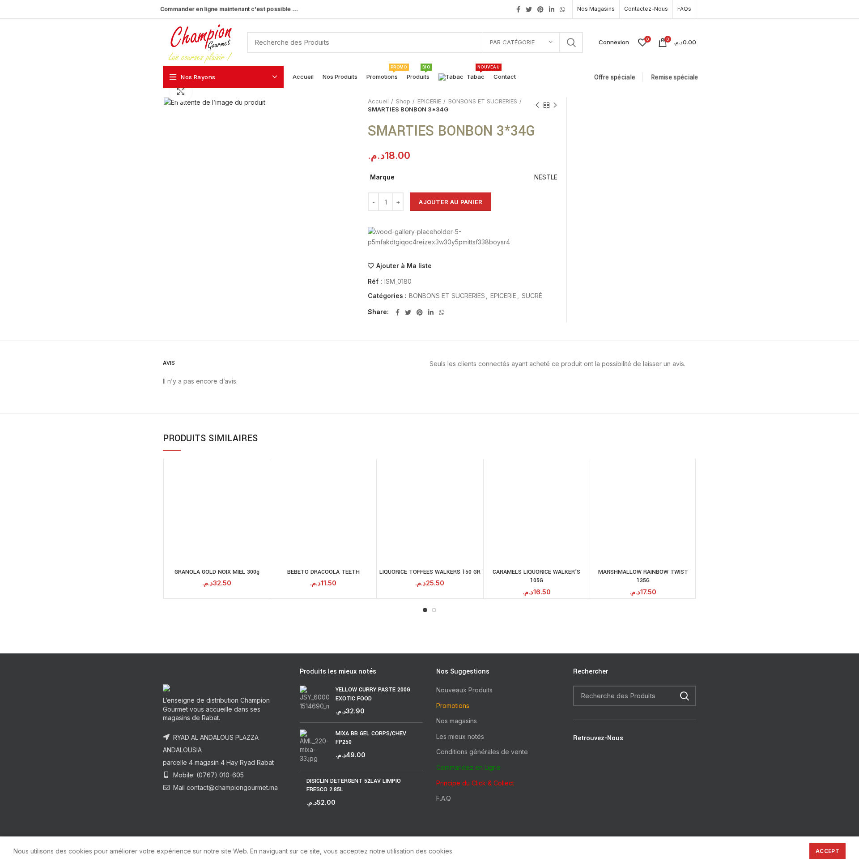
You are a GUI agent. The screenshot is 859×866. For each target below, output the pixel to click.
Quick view (261, 476)
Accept (827, 851)
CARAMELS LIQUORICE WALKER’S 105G (536, 576)
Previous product (537, 105)
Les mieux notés (460, 736)
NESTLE (545, 177)
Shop (403, 101)
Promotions (452, 705)
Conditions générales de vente (482, 751)
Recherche (571, 42)
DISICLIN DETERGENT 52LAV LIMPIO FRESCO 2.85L (353, 785)
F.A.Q (443, 798)
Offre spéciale (616, 77)
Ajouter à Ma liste (404, 266)
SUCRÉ (532, 295)
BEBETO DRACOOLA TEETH (323, 572)
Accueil (378, 101)
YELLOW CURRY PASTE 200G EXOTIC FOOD (373, 694)
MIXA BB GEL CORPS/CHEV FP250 (371, 738)
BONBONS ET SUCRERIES (482, 101)
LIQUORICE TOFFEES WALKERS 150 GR (430, 572)
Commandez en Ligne (468, 767)
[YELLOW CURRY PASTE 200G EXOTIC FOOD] (314, 701)
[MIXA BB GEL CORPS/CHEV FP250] (314, 746)
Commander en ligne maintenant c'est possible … (229, 8)
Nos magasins (456, 721)
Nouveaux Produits (464, 690)
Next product (555, 105)
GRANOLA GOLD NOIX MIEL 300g (216, 572)
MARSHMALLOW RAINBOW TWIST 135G (643, 576)
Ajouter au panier (450, 201)
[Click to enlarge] (181, 91)
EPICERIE (429, 101)
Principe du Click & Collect (475, 783)
